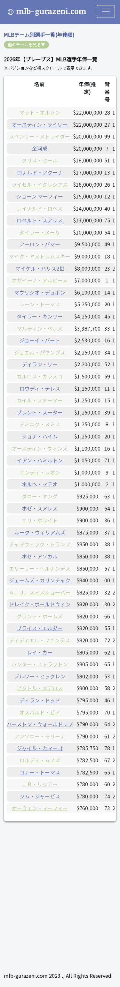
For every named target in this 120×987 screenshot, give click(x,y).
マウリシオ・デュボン (39, 292)
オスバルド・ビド (39, 712)
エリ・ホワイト (40, 520)
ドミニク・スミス (39, 424)
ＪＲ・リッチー (40, 784)
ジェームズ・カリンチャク (39, 580)
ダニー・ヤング (40, 496)
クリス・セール (40, 160)
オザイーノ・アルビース (40, 280)
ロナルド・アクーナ (40, 172)
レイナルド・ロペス (40, 208)
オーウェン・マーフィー (40, 808)
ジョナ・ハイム (40, 436)
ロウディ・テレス (40, 388)
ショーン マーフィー (39, 196)
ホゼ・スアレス (40, 508)
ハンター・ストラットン (40, 664)
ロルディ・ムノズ (40, 760)
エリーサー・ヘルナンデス (39, 568)
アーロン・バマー (40, 244)
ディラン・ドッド (40, 700)
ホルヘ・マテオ (40, 484)
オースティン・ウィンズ (40, 448)
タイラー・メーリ (39, 232)
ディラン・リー (40, 364)
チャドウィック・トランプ (39, 544)
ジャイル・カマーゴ (40, 748)
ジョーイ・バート (39, 340)
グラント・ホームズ (40, 616)
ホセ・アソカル (40, 556)
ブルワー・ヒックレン (39, 676)
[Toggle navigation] (106, 11)
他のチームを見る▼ (26, 44)
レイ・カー (39, 652)
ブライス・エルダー (40, 628)
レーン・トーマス (40, 304)
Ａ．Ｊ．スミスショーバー (39, 592)
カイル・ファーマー (40, 400)
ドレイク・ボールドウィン (39, 604)
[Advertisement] (60, 889)
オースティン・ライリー (40, 124)
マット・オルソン (39, 112)
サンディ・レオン (40, 472)
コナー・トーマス (39, 772)
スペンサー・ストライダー (39, 136)
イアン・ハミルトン (40, 460)
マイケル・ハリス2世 (39, 268)
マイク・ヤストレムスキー (39, 256)
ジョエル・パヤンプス (39, 352)
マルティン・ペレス (40, 328)
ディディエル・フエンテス (39, 640)
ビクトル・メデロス (40, 688)
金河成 (39, 148)
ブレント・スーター (40, 412)
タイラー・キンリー (40, 316)
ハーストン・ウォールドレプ (40, 724)
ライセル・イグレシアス (40, 184)
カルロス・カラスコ (40, 376)
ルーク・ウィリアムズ (39, 532)
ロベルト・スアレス (40, 220)
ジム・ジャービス (40, 796)
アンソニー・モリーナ (39, 736)
